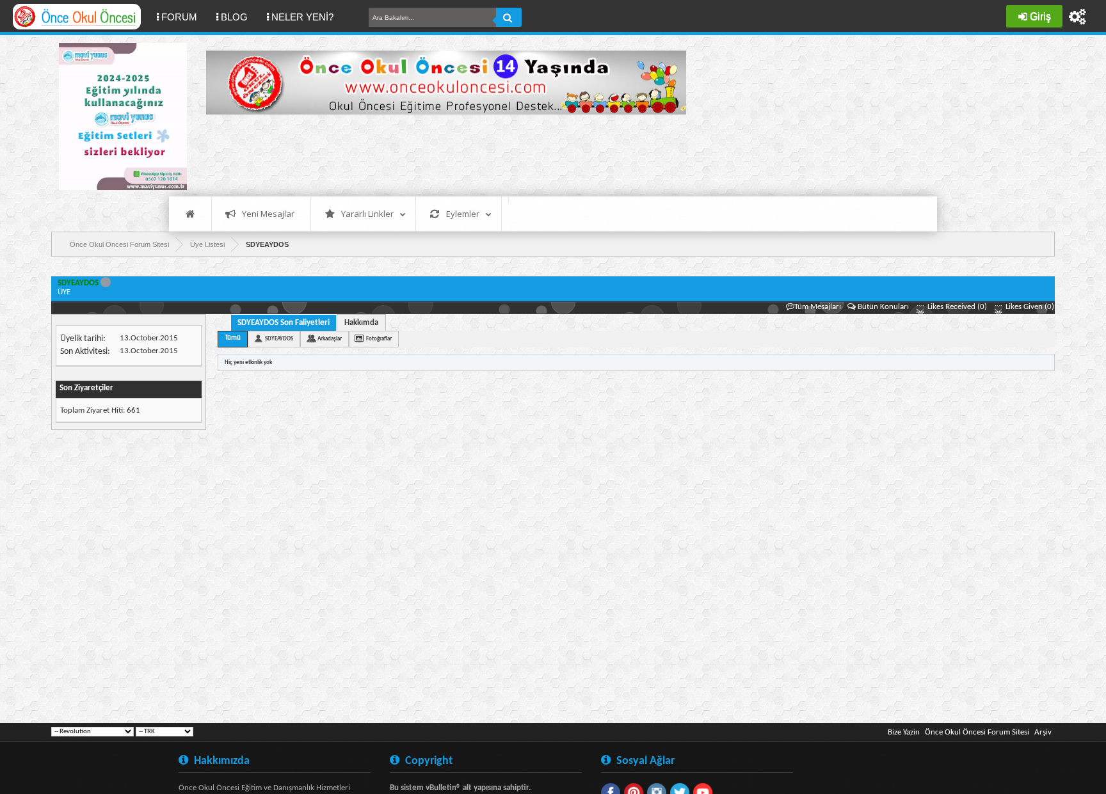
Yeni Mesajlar (268, 213)
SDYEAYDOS (279, 339)
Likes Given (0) (1029, 307)
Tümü (233, 338)
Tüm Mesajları (817, 307)
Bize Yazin (904, 732)
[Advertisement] (439, 153)
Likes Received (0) (956, 307)
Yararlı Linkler (367, 213)
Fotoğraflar (379, 339)
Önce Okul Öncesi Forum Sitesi (977, 732)
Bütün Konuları (883, 307)
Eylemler (462, 213)
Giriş (1040, 16)
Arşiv (1043, 732)
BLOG (234, 17)
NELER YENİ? (302, 17)
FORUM (184, 16)
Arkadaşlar (329, 339)
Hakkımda (361, 323)
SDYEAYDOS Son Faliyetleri (283, 323)
